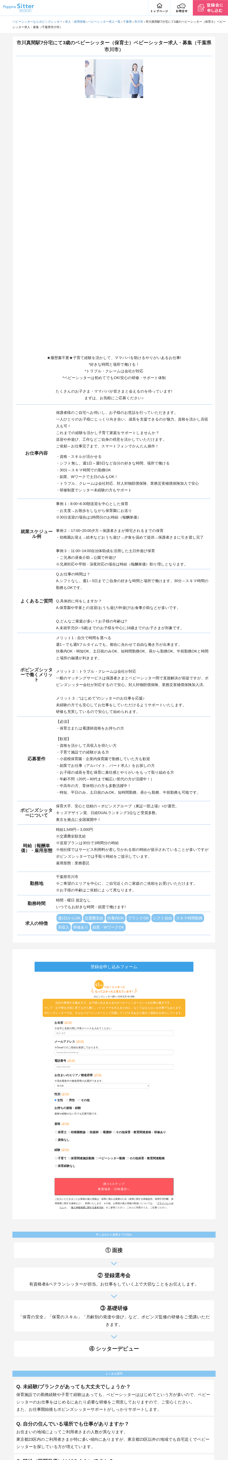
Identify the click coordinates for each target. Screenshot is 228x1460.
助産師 (94, 1132)
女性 (60, 1100)
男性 (72, 1100)
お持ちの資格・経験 (67, 1108)
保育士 (62, 1132)
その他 (85, 1100)
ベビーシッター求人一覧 (104, 21)
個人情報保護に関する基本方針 (87, 1207)
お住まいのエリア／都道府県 (78, 1075)
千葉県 (127, 21)
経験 (61, 1149)
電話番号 (64, 1060)
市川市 (138, 21)
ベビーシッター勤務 (112, 1158)
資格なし (64, 1139)
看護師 (107, 1132)
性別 (61, 1094)
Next (145, 205)
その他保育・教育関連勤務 (147, 1158)
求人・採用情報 (75, 21)
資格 (61, 1123)
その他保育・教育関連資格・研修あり (141, 1132)
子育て (62, 1158)
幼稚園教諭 (78, 1132)
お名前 (63, 1022)
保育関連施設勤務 (82, 1158)
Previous (82, 205)
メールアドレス (69, 1041)
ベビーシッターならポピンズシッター (37, 21)
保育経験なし (67, 1165)
